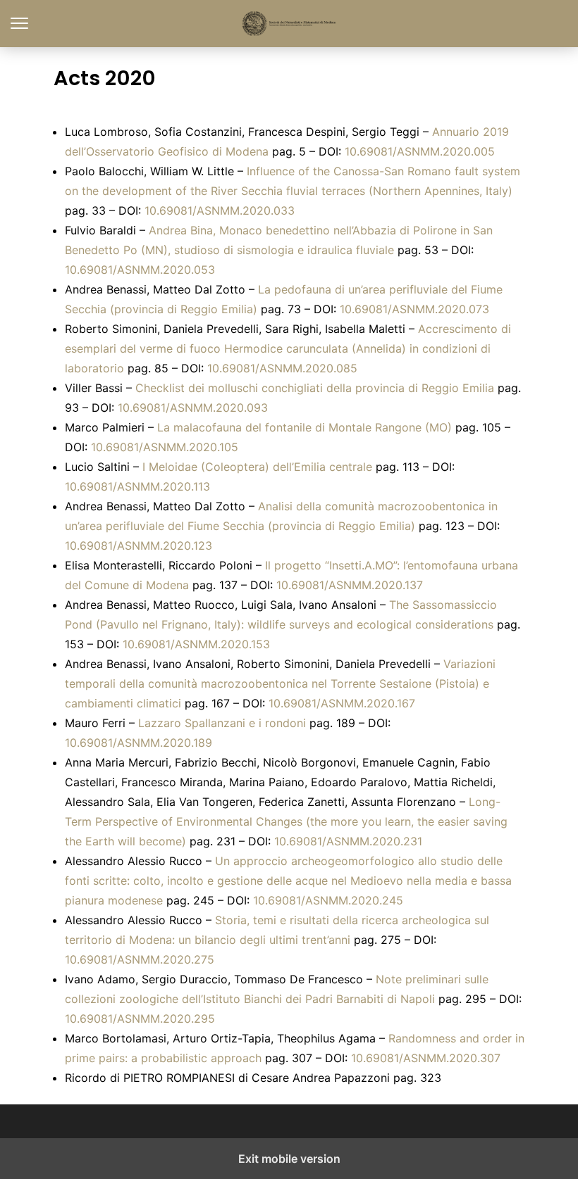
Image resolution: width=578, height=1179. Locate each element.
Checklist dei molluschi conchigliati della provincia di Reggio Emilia (314, 388)
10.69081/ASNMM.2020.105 (164, 447)
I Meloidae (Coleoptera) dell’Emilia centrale (257, 467)
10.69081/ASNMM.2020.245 (328, 900)
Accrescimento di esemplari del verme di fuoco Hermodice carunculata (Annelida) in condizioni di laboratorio (288, 348)
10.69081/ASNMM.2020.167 (342, 703)
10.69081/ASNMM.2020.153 (196, 644)
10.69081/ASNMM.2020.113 (137, 486)
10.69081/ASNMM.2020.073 (414, 309)
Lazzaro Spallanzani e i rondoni (222, 723)
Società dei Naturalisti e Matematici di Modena (289, 23)
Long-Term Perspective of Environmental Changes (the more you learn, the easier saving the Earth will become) (286, 821)
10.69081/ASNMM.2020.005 (420, 151)
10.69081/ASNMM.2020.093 (193, 408)
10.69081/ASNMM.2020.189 (138, 743)
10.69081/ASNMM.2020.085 (282, 368)
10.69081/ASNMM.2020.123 (138, 545)
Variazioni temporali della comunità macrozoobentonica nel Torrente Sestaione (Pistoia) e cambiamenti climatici (280, 683)
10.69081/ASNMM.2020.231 (348, 841)
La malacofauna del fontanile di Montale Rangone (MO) (304, 427)
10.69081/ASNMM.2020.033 (219, 210)
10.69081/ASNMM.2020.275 (139, 959)
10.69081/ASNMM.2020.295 (140, 1018)
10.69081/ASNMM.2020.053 (140, 270)
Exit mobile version (289, 1159)
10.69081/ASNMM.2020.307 (425, 1058)
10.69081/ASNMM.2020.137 (349, 585)
